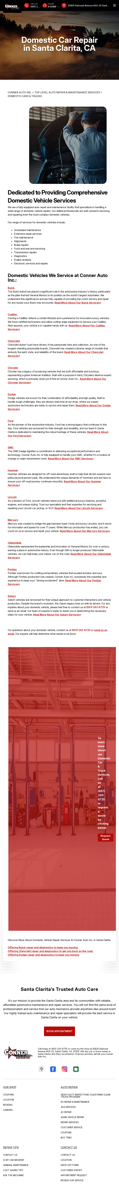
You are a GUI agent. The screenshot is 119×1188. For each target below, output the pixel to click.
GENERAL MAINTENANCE (16, 1165)
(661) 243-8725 (95, 607)
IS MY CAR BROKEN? (13, 1160)
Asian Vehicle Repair (72, 1117)
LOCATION (8, 1099)
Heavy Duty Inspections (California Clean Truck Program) (85, 1095)
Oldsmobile (14, 542)
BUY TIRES (66, 1137)
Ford (10, 420)
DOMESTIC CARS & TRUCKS (25, 96)
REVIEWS (8, 1104)
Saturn (12, 596)
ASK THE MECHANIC (13, 1175)
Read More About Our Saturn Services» (57, 614)
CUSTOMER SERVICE (71, 1127)
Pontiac (12, 569)
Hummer (13, 470)
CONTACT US (10, 1155)
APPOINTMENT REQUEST (74, 1175)
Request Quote (105, 837)
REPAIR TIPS (11, 1147)
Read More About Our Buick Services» (78, 302)
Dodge (12, 394)
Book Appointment (59, 1031)
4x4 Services (68, 1107)
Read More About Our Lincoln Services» (79, 508)
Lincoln (12, 497)
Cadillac (12, 314)
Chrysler (13, 367)
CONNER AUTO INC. (20, 92)
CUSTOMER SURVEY (71, 1170)
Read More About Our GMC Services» (71, 458)
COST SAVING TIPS (13, 1170)
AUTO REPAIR (69, 1087)
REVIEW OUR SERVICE (72, 1180)
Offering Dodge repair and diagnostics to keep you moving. (43, 954)
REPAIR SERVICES (70, 1122)
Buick (11, 287)
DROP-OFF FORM (70, 1165)
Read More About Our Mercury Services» (85, 531)
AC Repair (66, 1112)
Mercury (13, 519)
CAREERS (8, 1110)
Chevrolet (14, 341)
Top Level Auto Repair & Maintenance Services (67, 92)
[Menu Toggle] (114, 5)
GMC (11, 447)
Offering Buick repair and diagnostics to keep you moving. (43, 947)
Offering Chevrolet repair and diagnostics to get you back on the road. (50, 951)
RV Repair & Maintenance (75, 1102)
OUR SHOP (9, 1087)
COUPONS (8, 1094)
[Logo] (12, 6)
